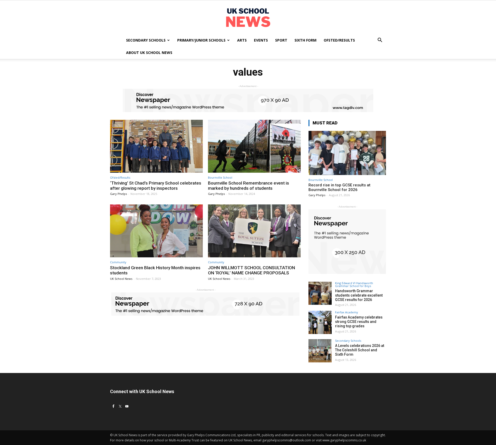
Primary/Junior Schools (201, 40)
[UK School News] (248, 17)
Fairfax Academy (346, 312)
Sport (281, 40)
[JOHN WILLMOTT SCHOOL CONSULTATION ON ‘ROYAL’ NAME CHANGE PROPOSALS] (254, 230)
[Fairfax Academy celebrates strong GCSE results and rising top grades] (320, 322)
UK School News (121, 279)
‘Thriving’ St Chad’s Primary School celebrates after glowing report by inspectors (155, 185)
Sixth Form (305, 40)
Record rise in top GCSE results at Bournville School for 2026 (339, 187)
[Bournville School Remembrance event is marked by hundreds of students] (254, 146)
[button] (380, 40)
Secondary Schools (146, 40)
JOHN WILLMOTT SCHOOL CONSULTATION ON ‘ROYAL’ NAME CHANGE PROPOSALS (251, 270)
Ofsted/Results (339, 40)
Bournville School (220, 177)
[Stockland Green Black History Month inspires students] (156, 230)
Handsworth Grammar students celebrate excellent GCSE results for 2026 (359, 295)
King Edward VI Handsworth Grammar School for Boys (354, 284)
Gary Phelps (118, 194)
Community (118, 262)
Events (261, 40)
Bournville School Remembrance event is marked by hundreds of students (248, 185)
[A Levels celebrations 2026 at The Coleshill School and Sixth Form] (320, 350)
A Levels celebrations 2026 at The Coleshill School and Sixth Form (359, 350)
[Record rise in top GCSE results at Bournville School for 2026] (347, 153)
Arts (242, 40)
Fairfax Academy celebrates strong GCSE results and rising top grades (359, 321)
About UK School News (149, 52)
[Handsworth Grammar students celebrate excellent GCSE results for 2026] (320, 293)
